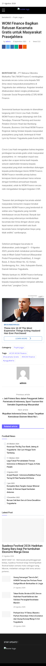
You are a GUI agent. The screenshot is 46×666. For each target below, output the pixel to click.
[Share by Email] (25, 47)
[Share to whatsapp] (16, 47)
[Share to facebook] (4, 47)
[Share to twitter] (8, 47)
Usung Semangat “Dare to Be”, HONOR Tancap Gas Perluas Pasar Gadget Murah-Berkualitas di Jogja (28, 580)
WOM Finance (29, 356)
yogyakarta (9, 360)
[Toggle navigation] (43, 10)
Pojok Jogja (17, 17)
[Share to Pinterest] (20, 47)
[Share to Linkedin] (12, 47)
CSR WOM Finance (19, 353)
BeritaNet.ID (6, 17)
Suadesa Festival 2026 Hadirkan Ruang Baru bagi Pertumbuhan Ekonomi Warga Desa (22, 549)
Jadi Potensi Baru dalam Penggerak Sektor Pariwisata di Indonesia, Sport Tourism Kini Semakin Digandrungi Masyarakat (23, 401)
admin (8, 41)
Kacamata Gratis (11, 356)
